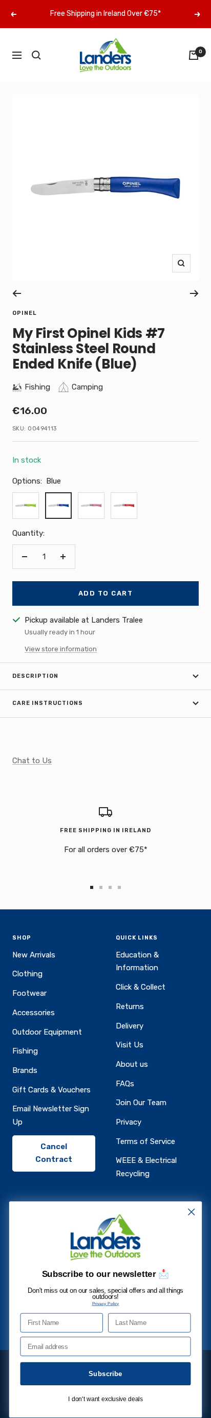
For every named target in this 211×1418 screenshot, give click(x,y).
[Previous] (16, 293)
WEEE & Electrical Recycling (146, 1167)
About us (132, 1064)
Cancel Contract (53, 1153)
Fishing (25, 1051)
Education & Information (137, 961)
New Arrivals (33, 954)
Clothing (27, 973)
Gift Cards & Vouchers (51, 1089)
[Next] (194, 293)
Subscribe (105, 1373)
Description (35, 676)
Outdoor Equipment (47, 1032)
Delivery (129, 1026)
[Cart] (193, 55)
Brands (24, 1070)
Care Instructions (47, 703)
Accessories (33, 1012)
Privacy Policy (105, 1303)
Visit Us (129, 1044)
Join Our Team (141, 1102)
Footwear (29, 993)
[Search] (36, 55)
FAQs (125, 1083)
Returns (130, 1006)
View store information (61, 649)
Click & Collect (140, 987)
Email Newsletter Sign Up (50, 1115)
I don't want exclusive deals (105, 1399)
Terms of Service (145, 1141)
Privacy (128, 1122)
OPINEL (24, 313)
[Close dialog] (191, 1211)
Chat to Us (32, 760)
